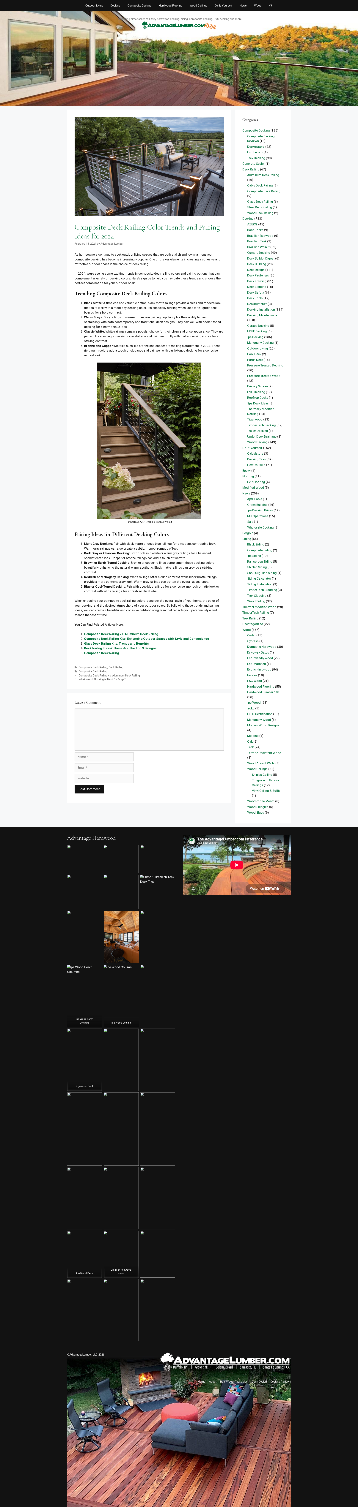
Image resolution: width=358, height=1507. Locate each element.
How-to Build (256, 465)
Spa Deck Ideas (258, 403)
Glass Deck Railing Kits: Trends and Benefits (116, 643)
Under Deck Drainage (262, 436)
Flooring (248, 476)
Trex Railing (250, 618)
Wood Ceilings (198, 5)
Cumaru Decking (258, 252)
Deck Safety (255, 292)
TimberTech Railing (255, 612)
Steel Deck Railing (259, 207)
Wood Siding (256, 601)
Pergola (247, 533)
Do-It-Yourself (223, 5)
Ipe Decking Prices (260, 510)
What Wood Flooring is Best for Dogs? (102, 679)
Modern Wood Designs (263, 725)
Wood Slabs (255, 812)
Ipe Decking (255, 337)
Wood (257, 5)
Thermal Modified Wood (259, 607)
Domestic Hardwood (261, 647)
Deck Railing (116, 667)
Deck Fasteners (258, 275)
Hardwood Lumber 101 (263, 692)
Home (201, 1381)
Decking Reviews (281, 1381)
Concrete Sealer (253, 163)
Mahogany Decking (260, 342)
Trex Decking (256, 158)
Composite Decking (139, 5)
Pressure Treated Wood (263, 376)
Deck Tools (255, 298)
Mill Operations (257, 516)
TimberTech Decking (261, 425)
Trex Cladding (256, 595)
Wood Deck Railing (260, 213)
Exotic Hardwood (259, 669)
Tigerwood (255, 419)
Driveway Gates (258, 652)
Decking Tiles (256, 459)
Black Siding (255, 544)
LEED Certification (259, 714)
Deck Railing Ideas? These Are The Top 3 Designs (120, 648)
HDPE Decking (257, 331)
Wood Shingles (257, 807)
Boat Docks (255, 230)
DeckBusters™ (257, 304)
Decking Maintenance (262, 315)
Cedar (251, 635)
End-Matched (256, 664)
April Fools (254, 499)
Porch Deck (255, 360)
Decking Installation (261, 309)
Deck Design (256, 270)
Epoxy (246, 470)
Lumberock (255, 152)
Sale (250, 522)
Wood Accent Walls (261, 763)
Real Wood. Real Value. (234, 1381)
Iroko (251, 708)
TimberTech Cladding (262, 590)
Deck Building (256, 264)
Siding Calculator (259, 578)
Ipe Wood (254, 702)
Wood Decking (257, 442)
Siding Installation (259, 584)
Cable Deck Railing (260, 185)
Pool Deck (254, 354)
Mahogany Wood (259, 720)
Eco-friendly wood (260, 658)
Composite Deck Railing (101, 653)
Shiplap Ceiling (262, 775)
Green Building (257, 505)
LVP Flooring (256, 482)
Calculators (255, 453)
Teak (250, 747)
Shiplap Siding (257, 567)
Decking (115, 5)
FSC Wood (254, 681)
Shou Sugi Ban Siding (262, 573)
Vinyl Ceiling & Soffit (266, 791)
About (212, 1381)
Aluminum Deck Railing (263, 175)
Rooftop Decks (257, 397)
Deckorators (256, 146)
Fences (252, 675)
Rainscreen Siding (259, 561)
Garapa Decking (258, 326)
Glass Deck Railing (260, 201)
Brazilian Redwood (260, 236)
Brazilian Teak (256, 241)
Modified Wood (253, 487)
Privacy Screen (257, 386)
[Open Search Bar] (270, 5)
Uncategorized (252, 624)
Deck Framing (256, 281)
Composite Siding (259, 550)
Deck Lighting (256, 287)
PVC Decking (256, 392)
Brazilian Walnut (258, 247)
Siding (246, 539)
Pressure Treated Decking (265, 365)
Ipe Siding (254, 556)
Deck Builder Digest (260, 258)
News (243, 5)
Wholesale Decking (260, 527)
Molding (253, 736)
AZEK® (252, 224)
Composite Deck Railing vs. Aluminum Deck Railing (121, 634)
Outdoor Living (94, 5)
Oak (250, 741)
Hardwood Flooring (170, 5)
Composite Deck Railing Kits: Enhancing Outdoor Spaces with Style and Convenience (146, 639)
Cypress (253, 641)
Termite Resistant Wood (264, 753)
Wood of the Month (260, 801)
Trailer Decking (257, 431)
